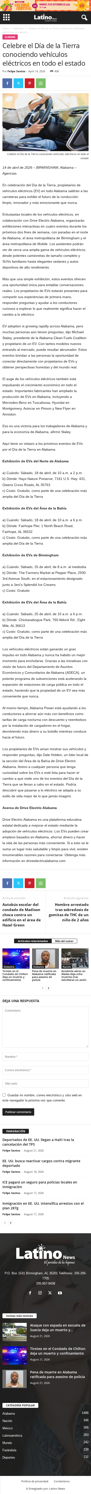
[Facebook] (7, 83)
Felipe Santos (16, 71)
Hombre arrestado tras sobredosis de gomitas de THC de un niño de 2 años (69, 912)
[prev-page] (42, 988)
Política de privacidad (34, 1481)
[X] (18, 83)
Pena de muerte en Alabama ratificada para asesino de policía (44, 975)
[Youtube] (60, 1293)
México (7, 1428)
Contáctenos (62, 1481)
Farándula (9, 1450)
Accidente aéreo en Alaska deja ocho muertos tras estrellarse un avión (73, 975)
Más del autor (64, 941)
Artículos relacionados (33, 941)
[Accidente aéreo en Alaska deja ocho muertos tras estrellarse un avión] (75, 958)
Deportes (8, 1457)
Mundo (7, 1443)
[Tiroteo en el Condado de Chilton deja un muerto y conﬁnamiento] (16, 958)
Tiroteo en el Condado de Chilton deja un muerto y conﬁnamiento (15, 975)
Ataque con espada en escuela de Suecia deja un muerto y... (57, 1327)
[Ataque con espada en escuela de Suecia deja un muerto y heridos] (14, 1332)
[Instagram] (41, 1293)
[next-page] (48, 988)
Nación (67, 966)
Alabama (18, 28)
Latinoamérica (12, 1435)
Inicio (5, 28)
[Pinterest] (29, 83)
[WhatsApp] (41, 83)
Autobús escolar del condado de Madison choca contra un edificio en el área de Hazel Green (21, 914)
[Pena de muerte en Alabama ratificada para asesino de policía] (45, 958)
